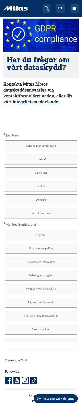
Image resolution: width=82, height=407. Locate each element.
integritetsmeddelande (35, 101)
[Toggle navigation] (74, 8)
